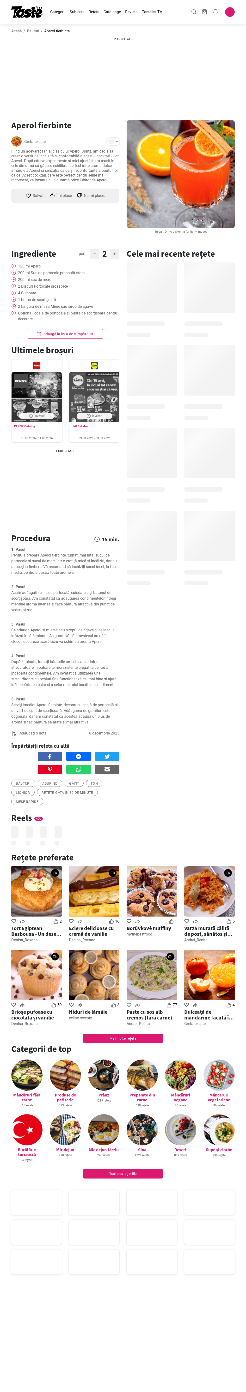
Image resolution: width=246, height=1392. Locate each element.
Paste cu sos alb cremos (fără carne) (149, 1014)
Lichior (23, 792)
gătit (74, 783)
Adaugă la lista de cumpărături (68, 334)
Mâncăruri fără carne (26, 1097)
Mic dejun (65, 1149)
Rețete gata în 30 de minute (67, 792)
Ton (94, 783)
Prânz (103, 1095)
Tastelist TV (152, 12)
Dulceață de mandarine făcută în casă (208, 1014)
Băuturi (33, 31)
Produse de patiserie (65, 1097)
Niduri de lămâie (88, 1012)
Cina (142, 1149)
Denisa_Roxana (24, 940)
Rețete (94, 12)
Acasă (16, 31)
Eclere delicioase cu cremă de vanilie (91, 931)
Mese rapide (27, 802)
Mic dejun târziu (104, 1149)
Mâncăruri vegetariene (219, 1097)
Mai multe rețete (123, 1038)
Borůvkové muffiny (149, 928)
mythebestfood (139, 934)
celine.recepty (80, 1018)
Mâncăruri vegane (180, 1097)
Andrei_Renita (196, 940)
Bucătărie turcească (27, 1152)
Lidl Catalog (80, 426)
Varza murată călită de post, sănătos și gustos (206, 931)
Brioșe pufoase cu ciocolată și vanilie (32, 1014)
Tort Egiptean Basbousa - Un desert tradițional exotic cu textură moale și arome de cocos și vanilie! (35, 931)
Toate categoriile (123, 1174)
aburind (50, 783)
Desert (180, 1149)
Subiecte (77, 12)
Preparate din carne (142, 1097)
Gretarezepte (35, 141)
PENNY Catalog (24, 426)
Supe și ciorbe (219, 1149)
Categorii (57, 12)
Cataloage (112, 12)
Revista (131, 12)
